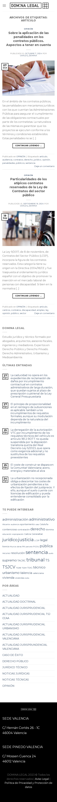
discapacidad (29, 310)
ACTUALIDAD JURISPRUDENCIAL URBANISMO (23, 626)
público (15, 313)
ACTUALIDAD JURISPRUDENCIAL (23, 607)
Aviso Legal (42, 778)
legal (44, 540)
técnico (39, 567)
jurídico (37, 160)
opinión (46, 160)
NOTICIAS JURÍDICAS (16, 673)
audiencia (7, 160)
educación (7, 534)
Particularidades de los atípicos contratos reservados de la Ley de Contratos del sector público (29, 187)
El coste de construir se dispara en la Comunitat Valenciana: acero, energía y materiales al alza (32, 467)
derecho (28, 160)
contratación (24, 529)
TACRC (21, 560)
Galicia (27, 534)
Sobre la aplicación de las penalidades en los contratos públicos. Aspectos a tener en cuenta (28, 39)
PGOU (36, 546)
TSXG (29, 568)
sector (23, 313)
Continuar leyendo (28, 145)
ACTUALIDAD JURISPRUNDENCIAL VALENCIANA (24, 647)
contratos (18, 160)
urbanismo (10, 573)
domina (50, 529)
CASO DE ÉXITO (12, 655)
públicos (20, 163)
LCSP (37, 540)
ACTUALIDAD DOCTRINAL (19, 601)
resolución (18, 553)
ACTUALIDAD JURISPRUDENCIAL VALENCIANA (23, 636)
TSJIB (18, 568)
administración (15, 519)
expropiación (18, 534)
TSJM (24, 568)
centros (6, 310)
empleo (41, 310)
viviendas (19, 578)
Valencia (26, 573)
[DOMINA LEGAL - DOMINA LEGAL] (29, 6)
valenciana (38, 573)
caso (37, 524)
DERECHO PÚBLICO (15, 661)
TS (47, 560)
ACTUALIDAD (10, 595)
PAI (23, 546)
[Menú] (4, 5)
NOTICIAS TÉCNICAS (15, 679)
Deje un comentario (44, 166)
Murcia (13, 546)
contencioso (9, 529)
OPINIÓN (28, 29)
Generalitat (37, 534)
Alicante (6, 524)
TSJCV (8, 566)
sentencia (30, 163)
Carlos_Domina (28, 55)
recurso (6, 553)
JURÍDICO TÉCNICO (15, 667)
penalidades (8, 163)
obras (19, 546)
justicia (26, 539)
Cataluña (44, 524)
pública (46, 546)
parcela (29, 546)
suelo (51, 553)
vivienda (8, 577)
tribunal (35, 560)
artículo (43, 156)
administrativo (42, 519)
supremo (9, 560)
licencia (5, 546)
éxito (27, 578)
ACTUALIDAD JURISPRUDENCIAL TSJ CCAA (26, 616)
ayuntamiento (27, 524)
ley (47, 310)
